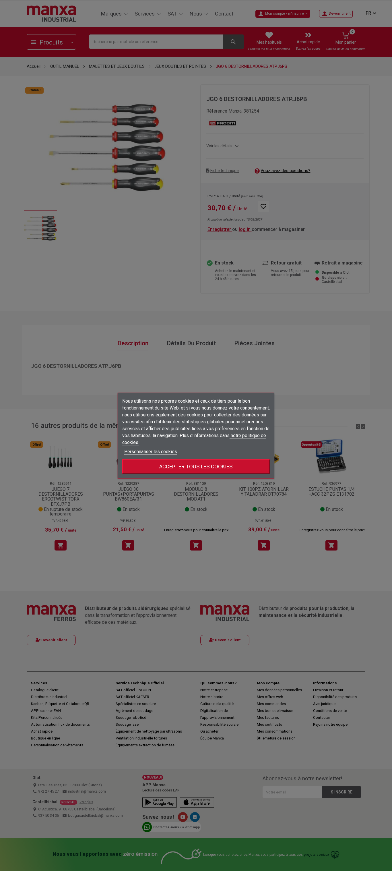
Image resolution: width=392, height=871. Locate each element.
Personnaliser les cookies (150, 451)
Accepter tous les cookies (195, 466)
